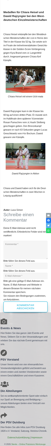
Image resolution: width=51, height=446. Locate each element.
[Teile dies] (48, 220)
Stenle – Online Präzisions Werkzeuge (28, 444)
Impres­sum (36, 437)
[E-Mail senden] (48, 215)
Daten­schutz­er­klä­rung (19, 437)
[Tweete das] (48, 225)
